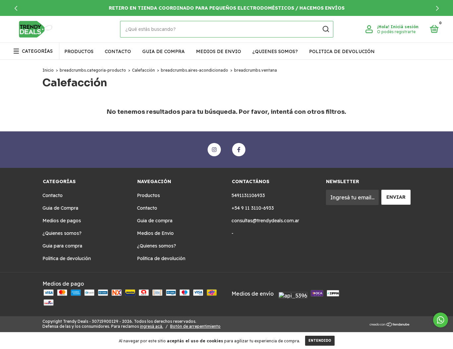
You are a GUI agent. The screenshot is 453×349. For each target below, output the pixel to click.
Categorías (37, 51)
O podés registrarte (396, 31)
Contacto (118, 51)
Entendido (319, 340)
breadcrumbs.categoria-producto (93, 70)
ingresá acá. (151, 326)
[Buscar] (325, 29)
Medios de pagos (61, 221)
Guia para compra (62, 246)
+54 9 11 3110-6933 (252, 208)
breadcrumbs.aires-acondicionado (194, 70)
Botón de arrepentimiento (195, 326)
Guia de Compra (60, 208)
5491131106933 (248, 195)
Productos (79, 51)
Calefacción (143, 70)
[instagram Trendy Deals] (214, 149)
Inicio (48, 70)
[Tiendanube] (390, 324)
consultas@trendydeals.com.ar (265, 221)
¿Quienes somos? (275, 51)
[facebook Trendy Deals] (238, 149)
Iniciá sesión (405, 26)
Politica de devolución (342, 51)
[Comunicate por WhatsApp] (440, 320)
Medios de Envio (218, 51)
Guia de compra (163, 51)
